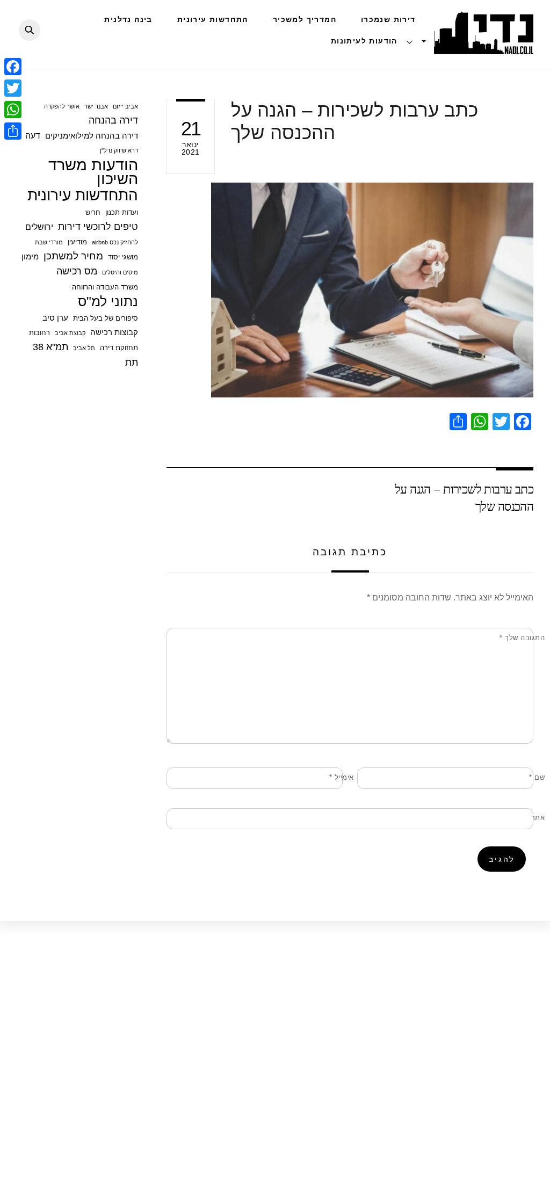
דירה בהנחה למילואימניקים (91, 135)
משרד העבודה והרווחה (105, 287)
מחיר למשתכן (73, 256)
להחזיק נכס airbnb (115, 242)
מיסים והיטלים (120, 272)
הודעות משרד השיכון (93, 172)
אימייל (341, 777)
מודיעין (77, 242)
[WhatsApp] (13, 109)
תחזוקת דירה (119, 348)
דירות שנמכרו (388, 19)
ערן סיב (55, 317)
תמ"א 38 (50, 347)
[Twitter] (13, 88)
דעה (32, 135)
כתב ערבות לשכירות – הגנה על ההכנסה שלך (464, 497)
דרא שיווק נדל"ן (119, 150)
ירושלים (39, 226)
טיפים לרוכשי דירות (98, 226)
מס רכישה (76, 271)
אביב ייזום (125, 106)
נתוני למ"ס (108, 301)
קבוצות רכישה (114, 332)
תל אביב (84, 348)
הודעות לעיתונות (364, 41)
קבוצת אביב (70, 333)
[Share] (13, 131)
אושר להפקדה (61, 106)
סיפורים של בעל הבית (105, 318)
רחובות (39, 333)
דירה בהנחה (113, 120)
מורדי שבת (49, 242)
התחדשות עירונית (212, 19)
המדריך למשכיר (304, 19)
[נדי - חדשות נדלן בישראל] (483, 48)
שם (537, 777)
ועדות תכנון (121, 212)
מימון (30, 256)
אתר (538, 818)
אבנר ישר (96, 106)
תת (131, 362)
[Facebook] (13, 66)
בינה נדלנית (128, 19)
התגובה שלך (522, 638)
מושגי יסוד (123, 257)
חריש (92, 212)
